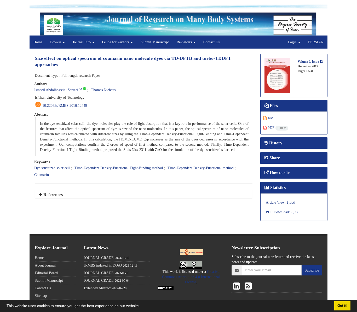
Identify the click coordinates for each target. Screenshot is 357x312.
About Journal (45, 265)
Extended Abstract (97, 288)
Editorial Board (46, 273)
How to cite (279, 172)
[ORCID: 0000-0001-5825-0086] (84, 89)
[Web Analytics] (166, 287)
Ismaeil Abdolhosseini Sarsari (56, 90)
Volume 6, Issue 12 (310, 61)
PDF (276, 128)
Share (274, 157)
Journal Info (82, 42)
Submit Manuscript (155, 42)
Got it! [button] (342, 306)
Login (293, 42)
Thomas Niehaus (103, 90)
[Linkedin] (237, 286)
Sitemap (41, 295)
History (275, 142)
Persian (316, 42)
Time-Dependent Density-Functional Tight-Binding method (118, 168)
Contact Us (211, 42)
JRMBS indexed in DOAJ (103, 265)
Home (37, 42)
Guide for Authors (116, 42)
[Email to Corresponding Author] (80, 89)
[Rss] (248, 286)
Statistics (277, 187)
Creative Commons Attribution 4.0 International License (191, 276)
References (52, 194)
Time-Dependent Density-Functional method (201, 168)
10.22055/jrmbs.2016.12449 (64, 105)
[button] (141, 306)
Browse (56, 42)
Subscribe (312, 270)
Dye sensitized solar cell (52, 168)
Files (273, 105)
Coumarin (41, 175)
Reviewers (185, 42)
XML (271, 118)
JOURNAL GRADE (99, 258)
